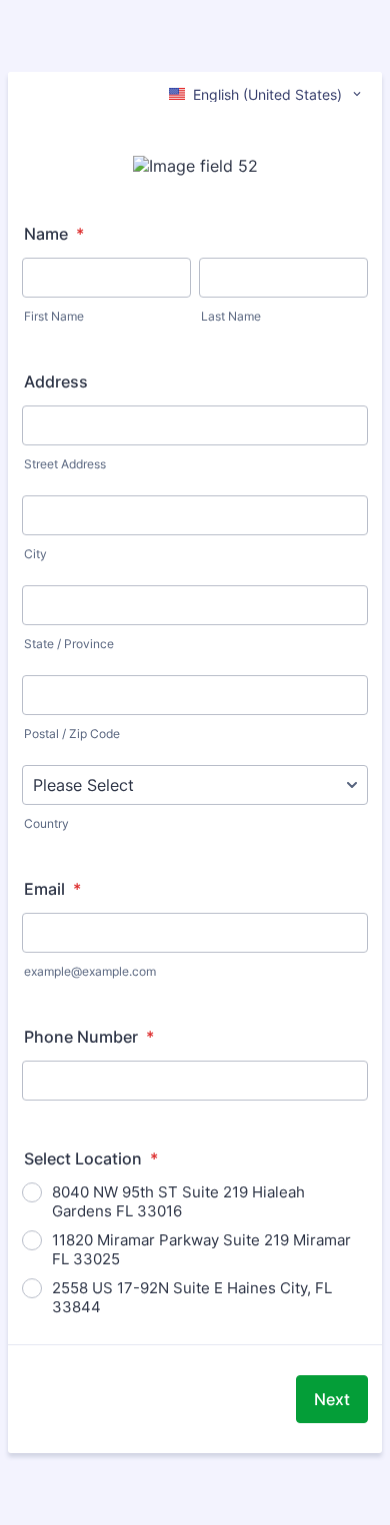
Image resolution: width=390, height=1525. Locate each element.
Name (54, 234)
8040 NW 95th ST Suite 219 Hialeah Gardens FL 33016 (178, 1201)
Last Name (231, 316)
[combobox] (266, 94)
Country (46, 823)
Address (56, 381)
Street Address (65, 463)
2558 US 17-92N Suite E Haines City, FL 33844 (192, 1297)
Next (332, 1399)
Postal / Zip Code (72, 733)
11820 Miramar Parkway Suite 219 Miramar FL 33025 (201, 1249)
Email (52, 889)
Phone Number (89, 1037)
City (35, 553)
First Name (54, 316)
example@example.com (90, 971)
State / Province (69, 643)
